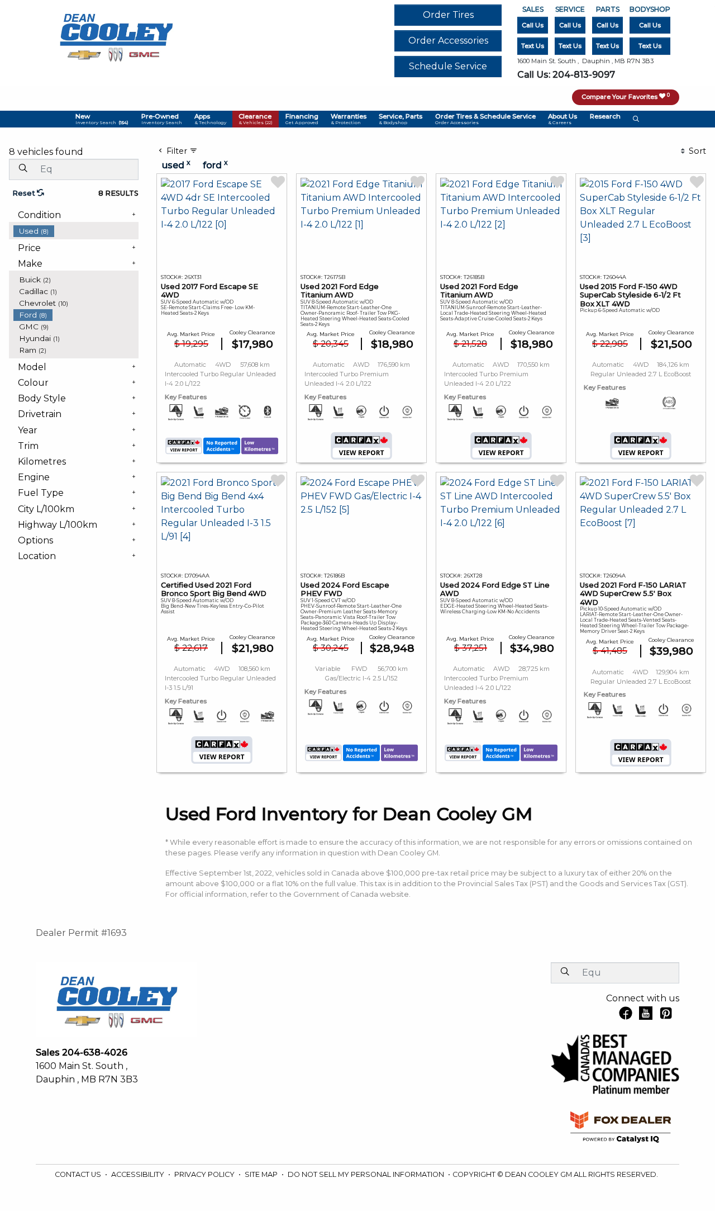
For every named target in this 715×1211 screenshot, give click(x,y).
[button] (102, 119)
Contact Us (79, 1174)
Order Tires (448, 15)
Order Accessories (448, 40)
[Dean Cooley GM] (116, 34)
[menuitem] (76, 231)
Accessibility (138, 1174)
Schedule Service (448, 66)
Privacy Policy (205, 1174)
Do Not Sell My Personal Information (367, 1174)
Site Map (262, 1174)
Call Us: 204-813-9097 (566, 74)
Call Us (533, 25)
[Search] (23, 169)
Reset (24, 193)
